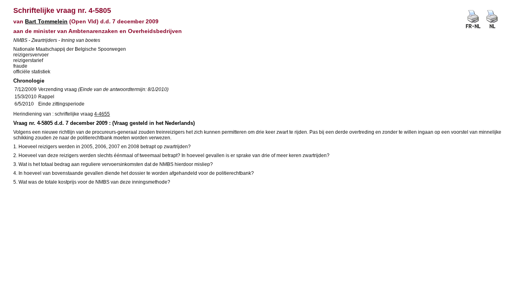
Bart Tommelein (46, 21)
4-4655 (102, 114)
